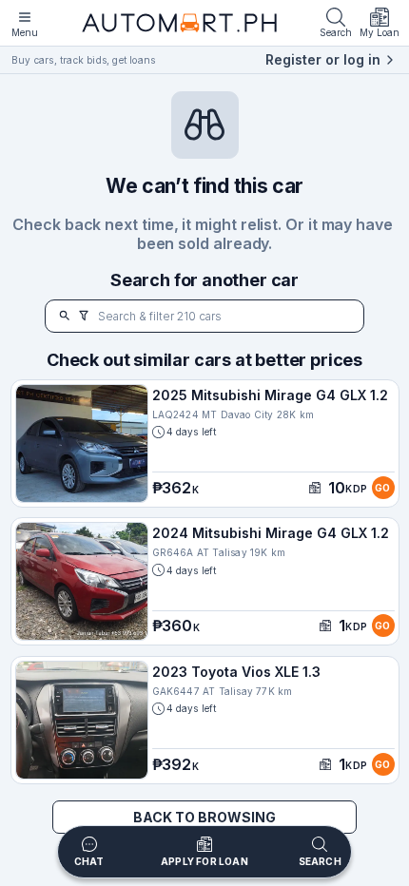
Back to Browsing (204, 817)
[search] (64, 316)
